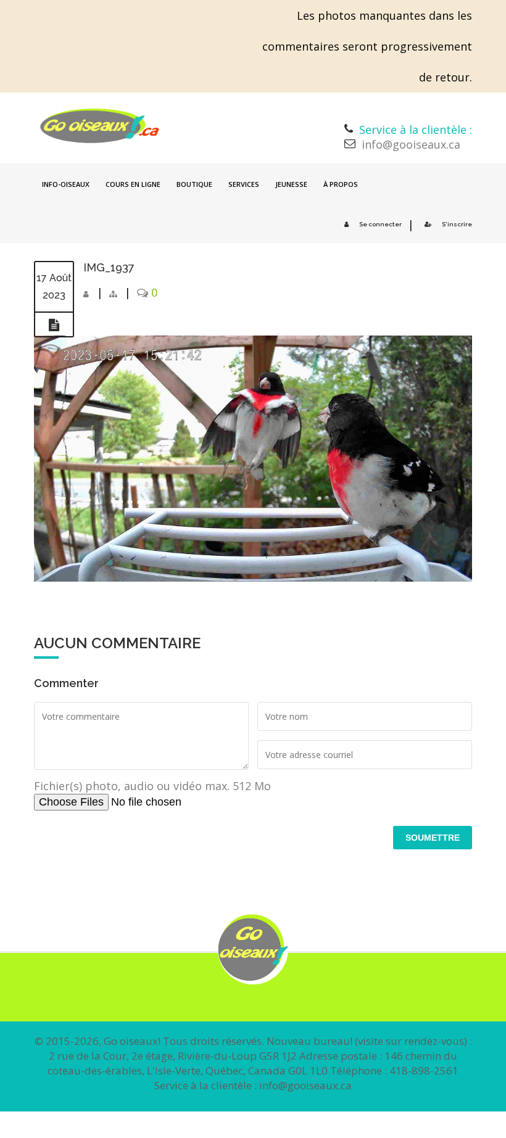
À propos (340, 184)
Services (243, 184)
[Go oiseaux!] (99, 126)
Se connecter (380, 224)
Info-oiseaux (65, 184)
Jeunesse (291, 184)
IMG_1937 (109, 267)
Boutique (194, 184)
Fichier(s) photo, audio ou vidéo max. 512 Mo (152, 785)
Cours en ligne (133, 184)
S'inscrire (457, 224)
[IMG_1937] (54, 325)
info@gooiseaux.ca (411, 144)
